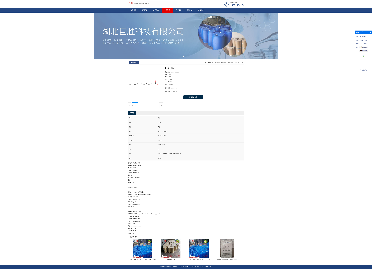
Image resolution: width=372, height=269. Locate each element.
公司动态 (156, 10)
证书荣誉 (178, 10)
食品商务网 (208, 266)
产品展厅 (167, 10)
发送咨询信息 (193, 97)
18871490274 (237, 5)
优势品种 (231, 62)
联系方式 (189, 10)
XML (188, 266)
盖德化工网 (200, 266)
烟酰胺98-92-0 (171, 259)
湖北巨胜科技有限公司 (165, 266)
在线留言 (201, 10)
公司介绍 (144, 10)
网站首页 (217, 62)
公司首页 (133, 10)
